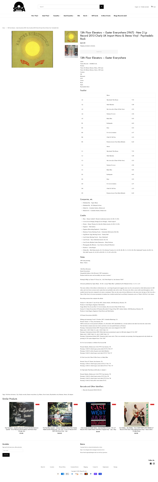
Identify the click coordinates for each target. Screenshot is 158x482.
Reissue (61, 394)
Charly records (22, 394)
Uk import (70, 394)
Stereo (65, 394)
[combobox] (71, 7)
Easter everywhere (32, 394)
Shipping (82, 46)
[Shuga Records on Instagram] (154, 464)
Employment (106, 467)
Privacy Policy (62, 467)
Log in (136, 7)
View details (21, 416)
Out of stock (46, 394)
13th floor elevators (11, 394)
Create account (145, 7)
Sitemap (115, 467)
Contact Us (95, 467)
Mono (40, 394)
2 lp (17, 394)
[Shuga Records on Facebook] (151, 464)
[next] (152, 415)
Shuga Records (83, 471)
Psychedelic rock (54, 394)
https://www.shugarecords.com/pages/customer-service (92, 449)
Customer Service (75, 467)
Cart (154, 7)
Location (52, 467)
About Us (43, 467)
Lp (38, 394)
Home (3, 28)
